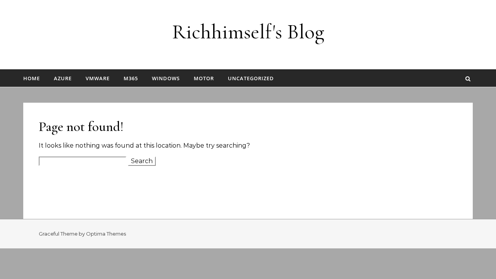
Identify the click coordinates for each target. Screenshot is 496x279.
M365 (131, 78)
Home (31, 78)
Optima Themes (106, 234)
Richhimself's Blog (248, 31)
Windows (166, 78)
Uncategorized (251, 78)
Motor (204, 78)
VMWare (98, 78)
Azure (63, 78)
